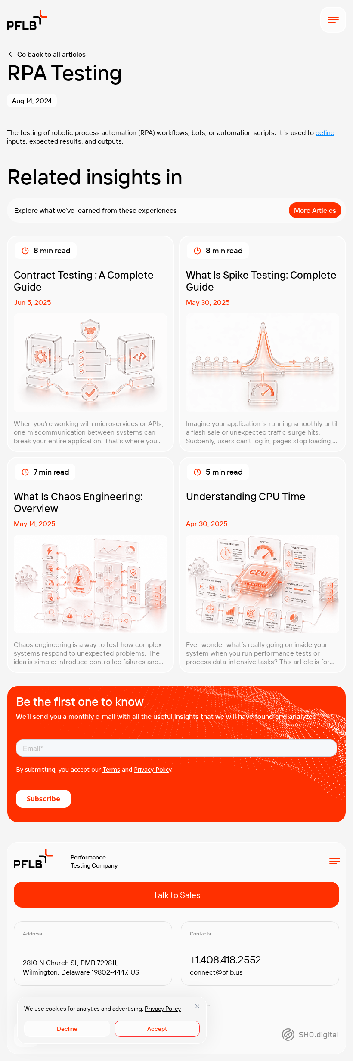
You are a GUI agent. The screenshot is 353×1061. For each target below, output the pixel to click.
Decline (67, 1029)
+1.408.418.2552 (225, 959)
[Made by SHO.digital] (310, 1034)
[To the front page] (27, 20)
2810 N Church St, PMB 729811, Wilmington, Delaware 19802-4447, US (81, 967)
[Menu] (333, 20)
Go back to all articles (51, 54)
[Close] (197, 1006)
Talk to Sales (176, 894)
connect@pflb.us (216, 972)
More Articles (315, 210)
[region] (112, 1020)
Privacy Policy (163, 1008)
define (325, 132)
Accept (157, 1029)
